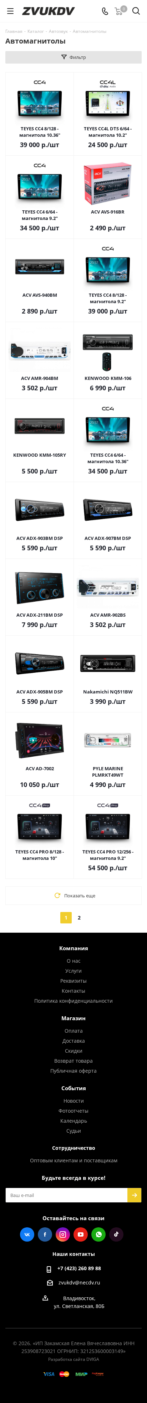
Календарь (73, 1120)
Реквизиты (73, 980)
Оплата (74, 1030)
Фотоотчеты (73, 1110)
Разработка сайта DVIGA (73, 1359)
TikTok (116, 1234)
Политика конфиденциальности (73, 1000)
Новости (74, 1100)
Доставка (73, 1040)
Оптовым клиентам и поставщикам (73, 1160)
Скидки (73, 1050)
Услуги (73, 970)
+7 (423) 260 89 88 (79, 1268)
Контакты (73, 990)
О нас (74, 960)
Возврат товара (73, 1060)
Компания (73, 948)
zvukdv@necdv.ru (79, 1282)
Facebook (45, 1234)
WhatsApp (98, 1234)
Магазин (73, 1018)
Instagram (63, 1234)
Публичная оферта (73, 1070)
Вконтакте (27, 1234)
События (73, 1088)
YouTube (81, 1234)
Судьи (73, 1130)
